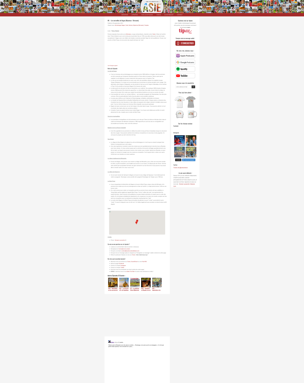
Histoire (131, 25)
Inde (154, 34)
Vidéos (158, 15)
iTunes (133, 255)
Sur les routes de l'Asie (152, 6)
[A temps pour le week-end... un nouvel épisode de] (179, 152)
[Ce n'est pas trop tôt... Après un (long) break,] (191, 152)
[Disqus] (137, 315)
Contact (179, 15)
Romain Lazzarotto (120, 240)
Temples (146, 25)
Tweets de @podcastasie (180, 167)
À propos (135, 15)
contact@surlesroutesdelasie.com (130, 251)
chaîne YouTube (130, 271)
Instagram (123, 265)
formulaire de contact (124, 249)
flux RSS (144, 261)
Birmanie (128, 34)
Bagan (123, 25)
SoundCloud (134, 261)
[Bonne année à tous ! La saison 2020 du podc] (191, 140)
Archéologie (118, 25)
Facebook (121, 263)
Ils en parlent (169, 15)
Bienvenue (125, 15)
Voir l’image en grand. (113, 65)
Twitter (122, 267)
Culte (126, 25)
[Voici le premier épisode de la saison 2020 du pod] (179, 140)
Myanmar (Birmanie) (138, 25)
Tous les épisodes (147, 15)
